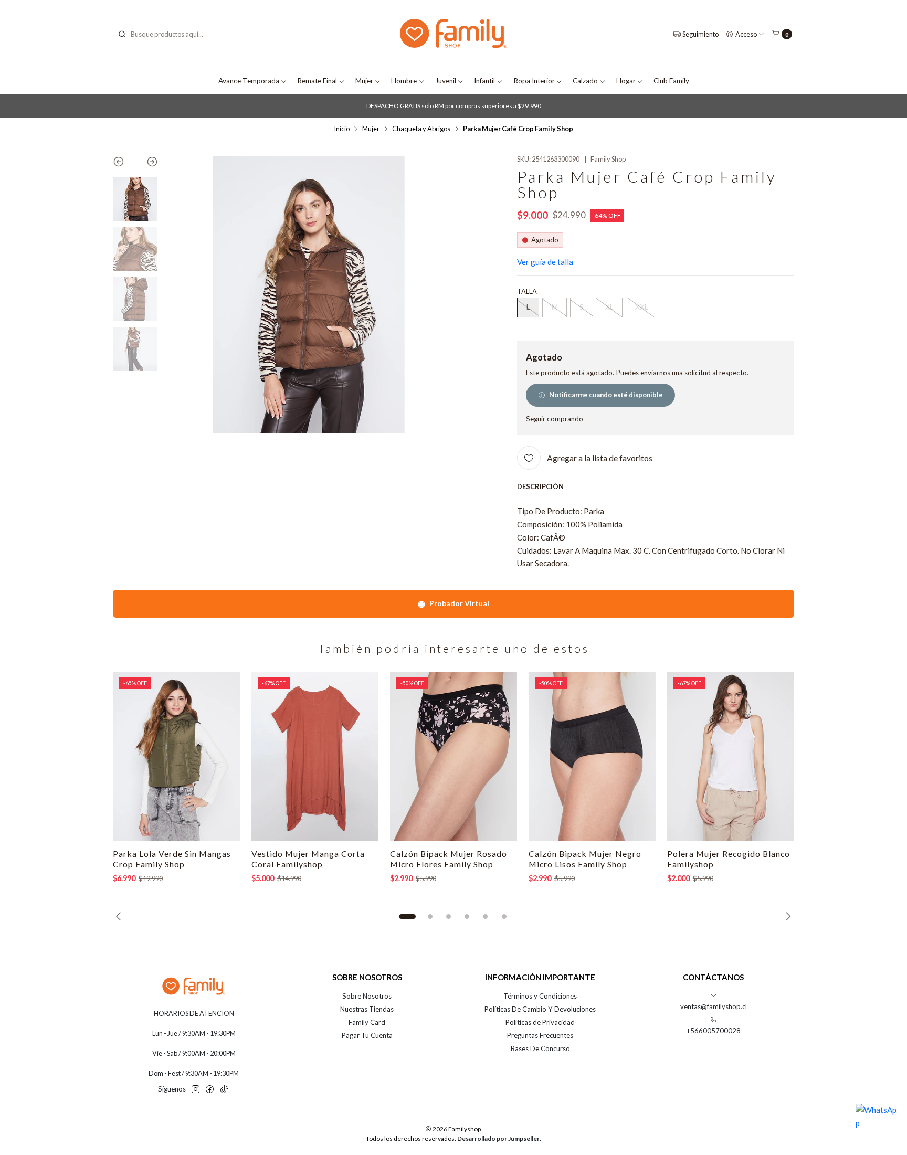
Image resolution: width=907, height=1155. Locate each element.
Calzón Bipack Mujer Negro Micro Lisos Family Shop (585, 859)
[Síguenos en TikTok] (224, 1090)
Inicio (342, 128)
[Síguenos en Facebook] (210, 1090)
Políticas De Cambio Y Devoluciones (540, 1009)
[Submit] (122, 34)
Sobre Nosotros (367, 996)
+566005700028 (714, 1030)
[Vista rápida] (222, 756)
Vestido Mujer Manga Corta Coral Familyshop (308, 859)
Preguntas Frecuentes (540, 1035)
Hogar (626, 81)
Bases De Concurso (540, 1048)
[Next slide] (146, 164)
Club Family (671, 81)
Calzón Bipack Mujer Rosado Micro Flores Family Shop (448, 859)
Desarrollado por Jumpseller (498, 1138)
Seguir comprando (554, 419)
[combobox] (170, 34)
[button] (407, 916)
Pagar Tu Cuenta (367, 1035)
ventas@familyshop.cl (713, 1006)
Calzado (585, 81)
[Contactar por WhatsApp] (877, 1125)
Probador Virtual (453, 603)
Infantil (484, 81)
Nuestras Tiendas (367, 1009)
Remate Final (317, 81)
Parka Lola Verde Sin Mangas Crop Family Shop (172, 859)
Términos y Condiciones (540, 996)
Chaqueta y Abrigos (421, 128)
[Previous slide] (124, 164)
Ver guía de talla (545, 262)
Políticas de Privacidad (540, 1022)
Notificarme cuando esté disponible (606, 394)
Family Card (367, 1022)
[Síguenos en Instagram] (196, 1090)
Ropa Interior (534, 81)
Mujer (364, 81)
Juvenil (445, 81)
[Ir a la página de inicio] (453, 34)
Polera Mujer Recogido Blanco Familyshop (728, 859)
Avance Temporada (248, 81)
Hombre (404, 81)
